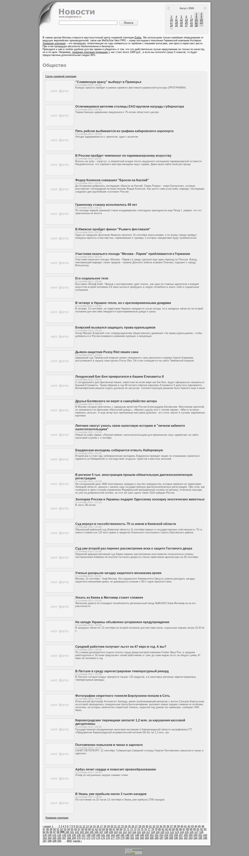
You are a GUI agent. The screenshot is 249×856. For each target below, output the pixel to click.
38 (175, 826)
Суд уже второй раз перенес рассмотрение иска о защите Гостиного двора (133, 548)
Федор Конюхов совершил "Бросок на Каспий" (112, 180)
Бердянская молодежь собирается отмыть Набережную (119, 450)
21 (191, 22)
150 (147, 835)
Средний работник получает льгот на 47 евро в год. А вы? (120, 646)
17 (171, 22)
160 (195, 835)
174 (98, 838)
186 (156, 838)
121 (167, 832)
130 (49, 835)
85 (177, 829)
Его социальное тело (91, 278)
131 (54, 835)
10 (171, 19)
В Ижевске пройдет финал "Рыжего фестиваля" (112, 229)
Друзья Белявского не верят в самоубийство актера (116, 401)
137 (84, 835)
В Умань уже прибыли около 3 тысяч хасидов (110, 794)
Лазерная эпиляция (54, 43)
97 (54, 832)
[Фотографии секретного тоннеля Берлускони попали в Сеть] (59, 714)
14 (191, 19)
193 (191, 838)
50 (54, 829)
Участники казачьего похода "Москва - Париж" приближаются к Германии (132, 253)
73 (135, 829)
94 (44, 832)
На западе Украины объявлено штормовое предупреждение (122, 622)
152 (156, 835)
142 (108, 835)
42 (189, 826)
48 (47, 829)
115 (139, 832)
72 (131, 829)
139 (93, 835)
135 (74, 835)
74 (138, 829)
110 (116, 832)
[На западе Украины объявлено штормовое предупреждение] (59, 641)
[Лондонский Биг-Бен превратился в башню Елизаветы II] (59, 395)
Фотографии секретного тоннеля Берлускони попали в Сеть (122, 695)
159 (191, 835)
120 (162, 832)
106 (96, 832)
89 (191, 829)
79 (156, 829)
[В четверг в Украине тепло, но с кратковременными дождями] (59, 321)
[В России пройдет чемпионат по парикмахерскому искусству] (59, 174)
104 (87, 832)
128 (201, 832)
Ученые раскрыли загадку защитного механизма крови (118, 573)
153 (161, 835)
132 (59, 835)
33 (157, 826)
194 (195, 838)
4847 (69, 840)
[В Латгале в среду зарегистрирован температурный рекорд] (59, 690)
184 (147, 838)
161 (200, 835)
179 (122, 838)
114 (134, 832)
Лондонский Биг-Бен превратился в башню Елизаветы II (119, 376)
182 (137, 838)
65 (107, 829)
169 (74, 838)
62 (96, 829)
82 (166, 829)
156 (176, 835)
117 (148, 832)
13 (186, 19)
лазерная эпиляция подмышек (90, 52)
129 (45, 835)
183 (142, 838)
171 (84, 838)
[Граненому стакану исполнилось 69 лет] (59, 223)
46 (203, 826)
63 (100, 829)
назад (47, 826)
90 (194, 829)
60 (89, 829)
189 (171, 838)
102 (77, 832)
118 (153, 832)
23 (201, 22)
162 (205, 835)
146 (127, 835)
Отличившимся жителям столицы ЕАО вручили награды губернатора (129, 106)
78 (152, 829)
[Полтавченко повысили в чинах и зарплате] (59, 763)
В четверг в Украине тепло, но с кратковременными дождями (123, 303)
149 (142, 835)
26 (181, 25)
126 (191, 832)
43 (192, 826)
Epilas (138, 37)
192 (186, 838)
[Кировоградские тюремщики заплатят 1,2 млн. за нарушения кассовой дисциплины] (59, 739)
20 (186, 22)
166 (59, 838)
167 (64, 838)
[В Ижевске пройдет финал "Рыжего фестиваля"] (59, 248)
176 (108, 838)
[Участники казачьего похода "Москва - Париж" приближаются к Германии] (59, 272)
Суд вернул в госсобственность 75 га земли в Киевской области (125, 524)
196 (205, 838)
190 (176, 838)
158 (186, 835)
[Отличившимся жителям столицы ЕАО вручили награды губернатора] (59, 125)
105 (91, 832)
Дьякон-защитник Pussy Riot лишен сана (106, 352)
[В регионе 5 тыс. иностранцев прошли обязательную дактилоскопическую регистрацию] (59, 493)
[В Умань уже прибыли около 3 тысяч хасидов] (59, 812)
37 (171, 826)
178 (118, 838)
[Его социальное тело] (59, 297)
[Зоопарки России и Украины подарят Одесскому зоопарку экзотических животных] (59, 518)
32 (154, 826)
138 (88, 835)
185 (152, 838)
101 (72, 832)
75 (142, 829)
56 (75, 829)
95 (47, 832)
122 (172, 832)
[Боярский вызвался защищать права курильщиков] (59, 346)
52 (61, 829)
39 (178, 826)
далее (77, 840)
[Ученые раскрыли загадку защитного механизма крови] (59, 591)
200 (59, 840)
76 (145, 829)
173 (93, 838)
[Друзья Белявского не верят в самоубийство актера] (59, 420)
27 (186, 25)
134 (69, 835)
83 (170, 829)
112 (125, 832)
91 (198, 829)
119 (158, 832)
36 (168, 826)
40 (182, 826)
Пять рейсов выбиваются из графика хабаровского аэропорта (124, 131)
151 (152, 835)
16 (201, 19)
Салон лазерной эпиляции (60, 76)
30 (147, 826)
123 (177, 832)
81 (163, 829)
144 (118, 835)
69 (121, 829)
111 (120, 832)
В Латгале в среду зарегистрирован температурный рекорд (122, 671)
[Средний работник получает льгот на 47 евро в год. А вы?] (59, 665)
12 (181, 19)
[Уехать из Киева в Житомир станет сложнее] (59, 616)
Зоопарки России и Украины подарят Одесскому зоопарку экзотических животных (140, 499)
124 (182, 832)
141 (103, 835)
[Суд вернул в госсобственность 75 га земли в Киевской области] (59, 542)
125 (187, 832)
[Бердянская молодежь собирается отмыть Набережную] (59, 469)
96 (51, 832)
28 (191, 25)
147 (132, 835)
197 (45, 840)
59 (86, 829)
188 (166, 838)
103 (82, 832)
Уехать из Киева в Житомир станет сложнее (109, 597)
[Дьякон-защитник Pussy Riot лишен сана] (59, 370)
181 (132, 838)
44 (196, 826)
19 (181, 22)
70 (124, 829)
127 (196, 832)
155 (171, 835)
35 (164, 826)
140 (98, 835)
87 (184, 829)
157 (181, 835)
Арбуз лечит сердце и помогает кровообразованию (115, 769)
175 (103, 838)
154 (166, 835)
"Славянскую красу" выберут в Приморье (108, 82)
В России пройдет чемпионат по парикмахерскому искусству (123, 155)
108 (106, 832)
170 (79, 838)
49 (51, 829)
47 (44, 829)
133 (64, 835)
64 (103, 829)
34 (161, 826)
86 (180, 829)
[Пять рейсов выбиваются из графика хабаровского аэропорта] (59, 149)
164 (49, 838)
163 (45, 838)
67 (114, 829)
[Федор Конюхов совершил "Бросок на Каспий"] (59, 199)
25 (176, 25)
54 (68, 829)
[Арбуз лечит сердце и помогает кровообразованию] (59, 788)
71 (128, 829)
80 (159, 829)
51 (58, 829)
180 (127, 838)
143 (113, 835)
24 (171, 25)
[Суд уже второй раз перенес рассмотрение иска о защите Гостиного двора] (59, 567)
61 (93, 829)
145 (122, 835)
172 (88, 838)
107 (101, 832)
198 (49, 840)
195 (200, 838)
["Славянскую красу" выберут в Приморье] (59, 100)
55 (72, 829)
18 (176, 22)
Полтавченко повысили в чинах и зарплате (109, 744)
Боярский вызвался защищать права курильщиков (115, 327)
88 (187, 829)
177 (113, 838)
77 (149, 829)
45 (199, 826)
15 (196, 19)
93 (205, 829)
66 (110, 829)
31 (150, 826)
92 (201, 829)
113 (130, 832)
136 (79, 835)
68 (117, 829)
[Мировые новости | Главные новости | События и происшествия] (77, 17)
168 (69, 838)
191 (181, 838)
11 (176, 19)
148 (137, 835)
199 (54, 840)
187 (161, 838)
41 (185, 826)
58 (82, 829)
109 (111, 832)
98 (58, 832)
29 (196, 25)
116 (144, 832)
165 (54, 838)
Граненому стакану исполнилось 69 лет (106, 204)
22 (196, 22)
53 (65, 829)
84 (173, 829)
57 (79, 829)
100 (67, 832)
